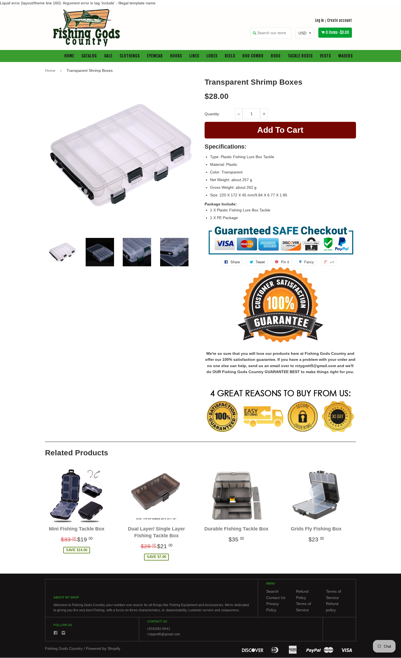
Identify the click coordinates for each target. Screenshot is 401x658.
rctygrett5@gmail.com (163, 634)
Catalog (89, 56)
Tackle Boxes (300, 56)
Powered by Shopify (103, 648)
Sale (108, 56)
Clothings (130, 56)
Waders (345, 56)
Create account (339, 20)
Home (69, 56)
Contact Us (275, 597)
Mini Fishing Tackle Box (76, 529)
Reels (230, 56)
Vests (325, 56)
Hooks (176, 56)
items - (337, 32)
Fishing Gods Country (64, 648)
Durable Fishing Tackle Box (236, 529)
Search (272, 591)
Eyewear (155, 56)
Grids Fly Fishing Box (316, 529)
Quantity (212, 114)
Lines (194, 56)
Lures (212, 56)
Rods (275, 56)
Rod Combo (253, 56)
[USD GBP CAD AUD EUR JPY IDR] (304, 33)
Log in (319, 20)
